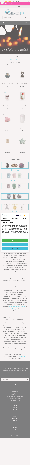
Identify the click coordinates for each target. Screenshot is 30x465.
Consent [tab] (5, 218)
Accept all (15, 241)
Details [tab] (24, 218)
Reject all (15, 249)
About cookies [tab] (15, 218)
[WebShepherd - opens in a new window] (22, 215)
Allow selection (15, 245)
